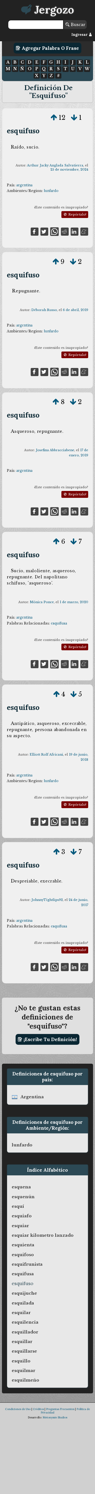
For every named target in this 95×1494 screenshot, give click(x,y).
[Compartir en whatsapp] (54, 231)
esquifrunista (27, 1264)
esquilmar (23, 1370)
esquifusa (59, 623)
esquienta (23, 1245)
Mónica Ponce (42, 602)
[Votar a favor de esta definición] (54, 118)
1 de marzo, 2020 (74, 602)
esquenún (23, 1196)
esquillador (25, 1332)
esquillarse (24, 1351)
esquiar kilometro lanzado (43, 1235)
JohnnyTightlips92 (47, 900)
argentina (24, 185)
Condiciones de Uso (18, 1409)
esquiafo (22, 1216)
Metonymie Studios (55, 1417)
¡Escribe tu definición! (49, 1039)
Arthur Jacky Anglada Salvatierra (55, 165)
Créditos (38, 1409)
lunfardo (51, 191)
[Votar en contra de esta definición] (74, 118)
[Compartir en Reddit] (65, 231)
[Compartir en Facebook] (34, 231)
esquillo (21, 1361)
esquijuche (24, 1293)
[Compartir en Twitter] (44, 231)
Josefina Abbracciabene (55, 450)
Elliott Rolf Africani (46, 754)
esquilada (23, 1303)
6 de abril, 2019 (75, 310)
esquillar (22, 1341)
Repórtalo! (76, 214)
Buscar (77, 24)
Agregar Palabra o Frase (49, 48)
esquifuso (23, 130)
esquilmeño (25, 1380)
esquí (18, 1206)
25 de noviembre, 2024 (69, 169)
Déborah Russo (44, 310)
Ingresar (80, 34)
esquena (21, 1187)
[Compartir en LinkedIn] (74, 231)
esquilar (21, 1312)
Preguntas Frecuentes (60, 1409)
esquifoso (23, 1254)
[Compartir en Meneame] (84, 231)
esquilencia (25, 1322)
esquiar (20, 1225)
